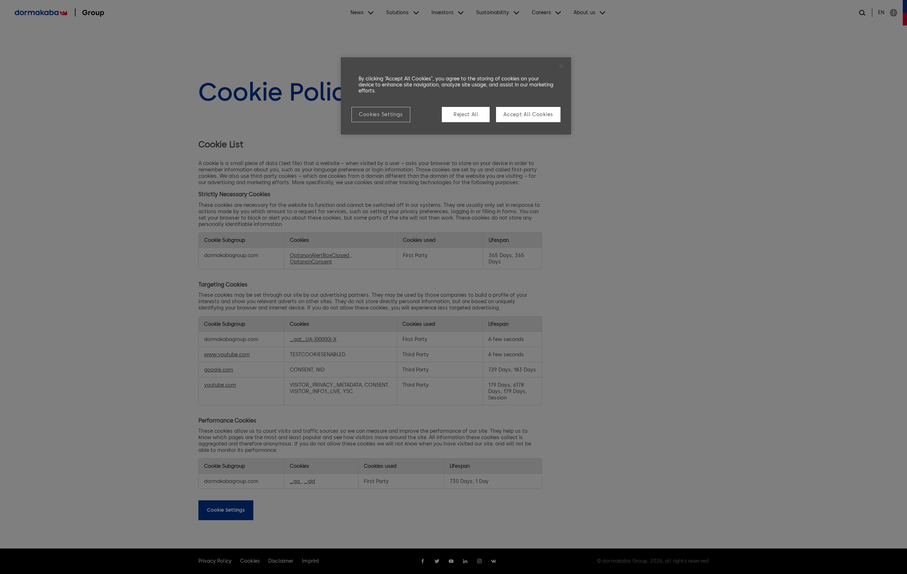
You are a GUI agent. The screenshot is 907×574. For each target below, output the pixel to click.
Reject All (466, 115)
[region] (456, 96)
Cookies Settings (381, 115)
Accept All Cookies (528, 115)
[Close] (561, 66)
